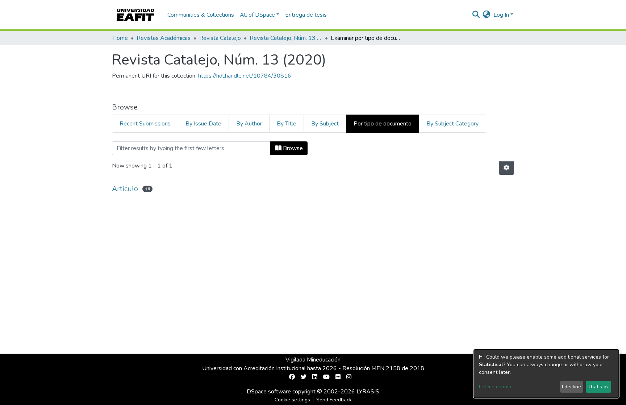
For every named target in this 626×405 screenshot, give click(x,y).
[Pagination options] (506, 168)
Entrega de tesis (306, 15)
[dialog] (546, 374)
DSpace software (269, 392)
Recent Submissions (145, 124)
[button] (486, 15)
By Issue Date (203, 124)
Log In (501, 15)
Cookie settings (292, 399)
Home (120, 38)
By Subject (325, 124)
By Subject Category (452, 124)
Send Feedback (334, 399)
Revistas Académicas (164, 38)
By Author (249, 124)
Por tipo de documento (383, 124)
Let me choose (496, 386)
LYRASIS (367, 392)
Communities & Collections (200, 15)
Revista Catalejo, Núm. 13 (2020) (286, 38)
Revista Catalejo (220, 38)
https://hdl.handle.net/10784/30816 (244, 76)
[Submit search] (476, 15)
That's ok (598, 386)
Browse (292, 148)
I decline (571, 386)
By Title (286, 124)
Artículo (125, 189)
